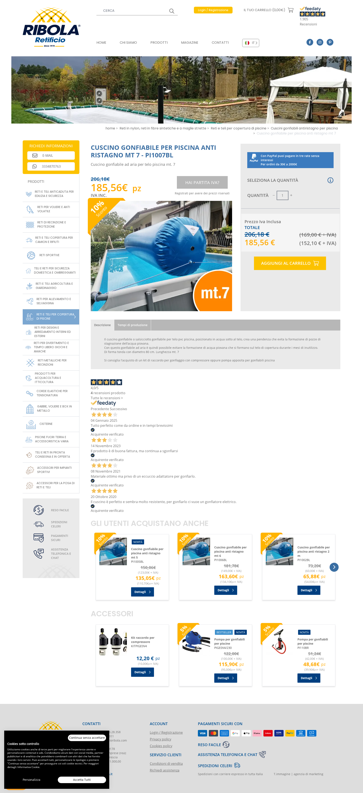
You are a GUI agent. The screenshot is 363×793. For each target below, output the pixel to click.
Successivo (118, 409)
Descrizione (102, 325)
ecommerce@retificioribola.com (104, 740)
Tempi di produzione (132, 325)
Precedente (100, 409)
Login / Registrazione (166, 732)
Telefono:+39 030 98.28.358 (101, 732)
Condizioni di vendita (166, 763)
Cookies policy (161, 746)
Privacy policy (160, 739)
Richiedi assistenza (164, 770)
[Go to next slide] (334, 567)
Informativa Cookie (28, 767)
